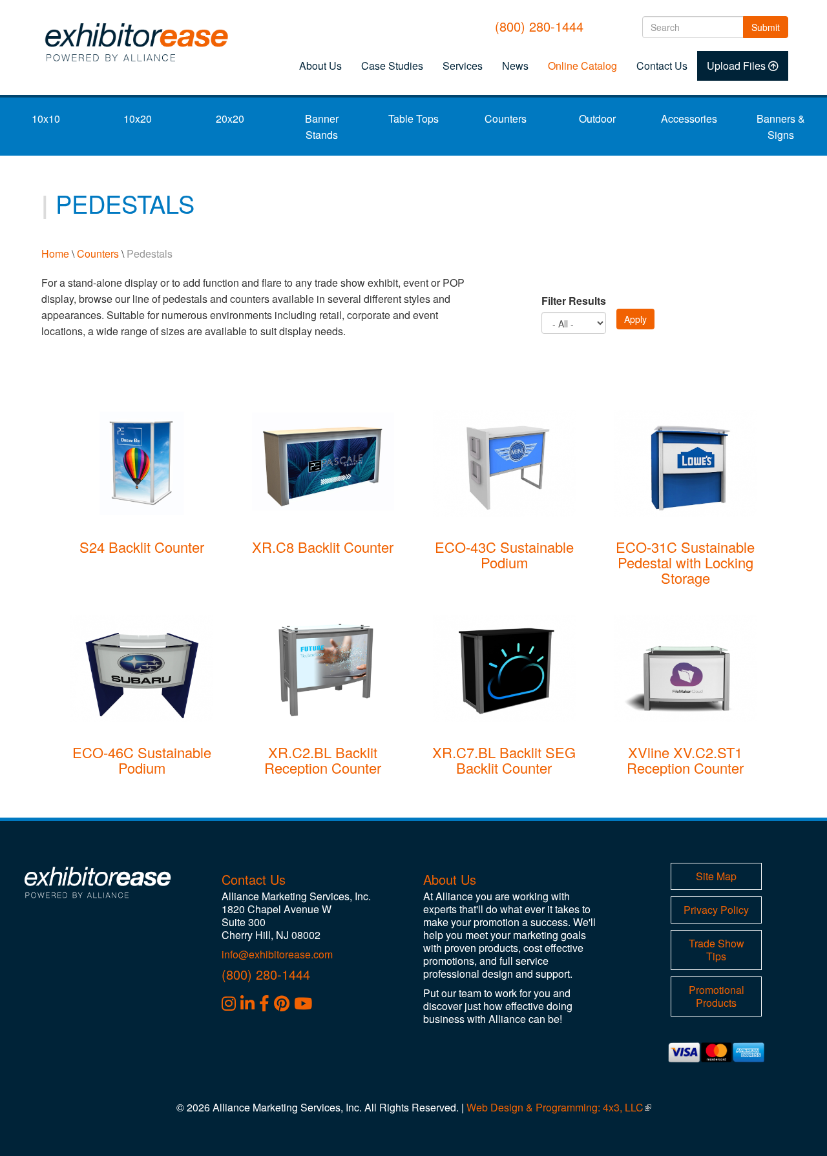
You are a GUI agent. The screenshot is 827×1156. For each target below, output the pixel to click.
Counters (506, 118)
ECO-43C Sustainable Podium (504, 554)
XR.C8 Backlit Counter (322, 547)
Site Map (716, 876)
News (515, 65)
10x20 (137, 118)
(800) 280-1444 (539, 26)
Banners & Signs (781, 126)
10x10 (46, 118)
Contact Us (661, 65)
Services (463, 65)
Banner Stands (322, 126)
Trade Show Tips (716, 950)
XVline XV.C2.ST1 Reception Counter (685, 760)
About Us (320, 65)
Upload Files (736, 65)
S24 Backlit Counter (141, 547)
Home (55, 253)
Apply (635, 319)
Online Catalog (582, 65)
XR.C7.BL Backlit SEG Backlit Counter (504, 760)
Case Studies (392, 65)
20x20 (230, 118)
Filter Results (573, 300)
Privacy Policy (716, 909)
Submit (769, 27)
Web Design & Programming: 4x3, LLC (558, 1107)
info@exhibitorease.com (277, 954)
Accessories (689, 118)
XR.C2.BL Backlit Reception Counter (322, 760)
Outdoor (597, 118)
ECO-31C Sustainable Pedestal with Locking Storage (685, 562)
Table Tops (413, 118)
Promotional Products (716, 996)
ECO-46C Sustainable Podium (141, 760)
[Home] (140, 42)
